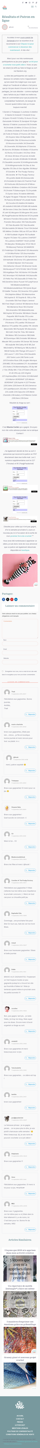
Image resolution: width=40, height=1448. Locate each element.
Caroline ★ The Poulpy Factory (22, 880)
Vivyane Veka (16, 807)
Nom (4, 640)
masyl (13, 943)
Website (6, 658)
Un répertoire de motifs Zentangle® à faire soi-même (20, 1300)
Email (5, 649)
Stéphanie (15, 1154)
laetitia (13, 1094)
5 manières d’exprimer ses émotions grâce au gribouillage (20, 1336)
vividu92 (14, 1041)
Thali (13, 691)
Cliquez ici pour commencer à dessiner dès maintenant (21, 47)
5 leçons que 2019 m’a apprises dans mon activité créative (20, 1265)
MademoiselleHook (18, 857)
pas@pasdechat (17, 1118)
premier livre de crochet (20, 536)
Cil (12, 833)
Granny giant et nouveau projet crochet (20, 1372)
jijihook (15, 757)
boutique (25, 550)
